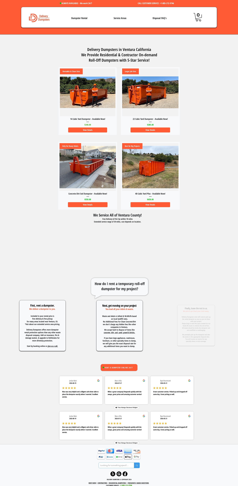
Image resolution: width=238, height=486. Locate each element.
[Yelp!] (112, 473)
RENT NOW (92, 483)
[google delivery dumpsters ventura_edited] (119, 473)
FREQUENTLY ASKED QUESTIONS (138, 483)
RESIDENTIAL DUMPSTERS (117, 483)
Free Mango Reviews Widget (127, 407)
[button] (198, 17)
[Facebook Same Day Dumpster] (125, 473)
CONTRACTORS (102, 483)
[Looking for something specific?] (137, 465)
